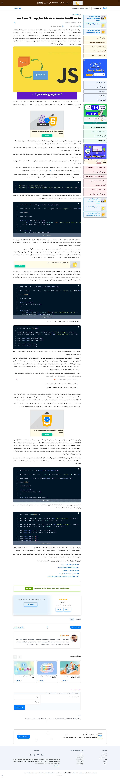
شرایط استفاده (67, 773)
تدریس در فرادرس (103, 758)
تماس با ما (104, 754)
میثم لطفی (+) (64, 635)
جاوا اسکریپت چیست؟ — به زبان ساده (69, 574)
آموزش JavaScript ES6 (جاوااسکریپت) (68, 568)
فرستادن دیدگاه (19, 707)
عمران (82, 754)
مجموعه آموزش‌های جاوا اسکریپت (70, 565)
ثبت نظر (29, 604)
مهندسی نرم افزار (79, 763)
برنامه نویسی (75, 15)
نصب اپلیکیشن (23, 737)
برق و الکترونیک (79, 760)
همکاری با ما (104, 756)
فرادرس (105, 760)
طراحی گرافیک (80, 762)
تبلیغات (105, 762)
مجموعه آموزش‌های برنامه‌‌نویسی (70, 571)
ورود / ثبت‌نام (17, 8)
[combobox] (67, 8)
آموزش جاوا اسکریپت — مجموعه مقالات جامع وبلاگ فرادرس (63, 577)
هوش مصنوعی (80, 758)
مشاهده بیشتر (56, 766)
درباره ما (105, 763)
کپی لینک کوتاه (17, 627)
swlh (72, 619)
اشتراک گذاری (75, 627)
